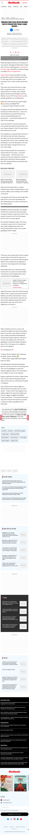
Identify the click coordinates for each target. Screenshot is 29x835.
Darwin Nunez (14, 437)
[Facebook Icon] (8, 819)
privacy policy (15, 810)
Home (2, 17)
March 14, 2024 (19, 106)
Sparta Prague (5, 440)
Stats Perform (18, 287)
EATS (21, 6)
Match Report (5, 437)
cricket (18, 415)
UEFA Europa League (20, 430)
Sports (7, 17)
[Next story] (28, 417)
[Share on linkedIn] (16, 52)
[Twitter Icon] (11, 819)
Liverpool (22, 67)
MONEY (9, 6)
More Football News (14, 71)
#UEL (4, 356)
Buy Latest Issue (7, 802)
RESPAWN (26, 6)
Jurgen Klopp (5, 75)
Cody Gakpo (23, 437)
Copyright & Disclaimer (20, 826)
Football (13, 17)
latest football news (21, 409)
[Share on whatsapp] (18, 52)
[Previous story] (1, 417)
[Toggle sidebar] (4, 3)
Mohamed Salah (15, 434)
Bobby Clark (14, 440)
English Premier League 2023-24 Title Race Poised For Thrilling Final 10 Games (20, 282)
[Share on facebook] (10, 52)
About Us (6, 826)
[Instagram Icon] (14, 819)
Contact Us (11, 826)
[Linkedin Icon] (18, 819)
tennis (7, 416)
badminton (13, 416)
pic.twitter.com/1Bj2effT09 (11, 104)
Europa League (6, 69)
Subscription (6, 800)
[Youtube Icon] (21, 819)
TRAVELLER (15, 6)
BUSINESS (4, 6)
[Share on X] (13, 52)
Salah (19, 96)
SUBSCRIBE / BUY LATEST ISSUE (14, 814)
